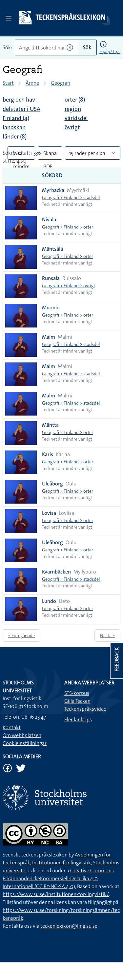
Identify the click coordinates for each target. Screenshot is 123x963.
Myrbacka (53, 190)
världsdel (76, 118)
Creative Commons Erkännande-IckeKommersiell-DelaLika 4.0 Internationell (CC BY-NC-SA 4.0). (58, 878)
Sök (87, 47)
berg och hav (19, 100)
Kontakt (12, 727)
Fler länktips (78, 719)
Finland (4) (16, 118)
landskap (14, 127)
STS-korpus (76, 693)
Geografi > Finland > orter (67, 227)
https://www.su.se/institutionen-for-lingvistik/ (56, 894)
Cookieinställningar (25, 743)
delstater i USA (21, 109)
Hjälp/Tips (109, 51)
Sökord (52, 175)
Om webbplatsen (22, 735)
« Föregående (21, 635)
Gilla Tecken (77, 701)
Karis (47, 454)
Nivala (49, 219)
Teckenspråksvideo (85, 708)
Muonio (51, 307)
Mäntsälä (52, 248)
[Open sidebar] (8, 18)
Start (8, 82)
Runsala (51, 278)
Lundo (49, 601)
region (73, 109)
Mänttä (50, 424)
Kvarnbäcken (56, 571)
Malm (48, 336)
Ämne (32, 82)
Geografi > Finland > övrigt (68, 286)
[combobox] (46, 47)
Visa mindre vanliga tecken (21, 155)
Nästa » (107, 635)
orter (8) (75, 100)
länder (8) (15, 136)
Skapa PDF (50, 155)
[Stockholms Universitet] (61, 797)
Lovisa (49, 513)
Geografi (60, 82)
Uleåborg (52, 483)
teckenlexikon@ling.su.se (68, 925)
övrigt (72, 127)
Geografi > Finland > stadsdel (71, 198)
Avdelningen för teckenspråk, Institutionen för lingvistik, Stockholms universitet (61, 862)
